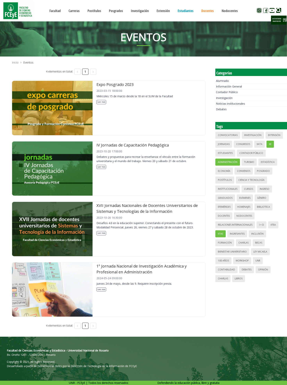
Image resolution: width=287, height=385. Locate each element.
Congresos (243, 144)
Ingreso (264, 189)
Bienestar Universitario (232, 251)
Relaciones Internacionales (235, 224)
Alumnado (222, 81)
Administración (227, 162)
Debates (221, 109)
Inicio (15, 62)
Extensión (274, 135)
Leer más (101, 102)
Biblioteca (263, 206)
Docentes (224, 215)
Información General (229, 86)
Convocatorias (228, 135)
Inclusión (257, 233)
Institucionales (227, 189)
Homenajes (243, 206)
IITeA (273, 224)
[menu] (143, 10)
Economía (224, 171)
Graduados (225, 198)
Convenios (243, 171)
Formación (225, 242)
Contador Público (227, 92)
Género (261, 198)
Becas (258, 242)
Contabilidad (226, 269)
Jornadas (224, 144)
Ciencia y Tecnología (251, 180)
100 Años (223, 260)
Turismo (249, 162)
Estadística (268, 162)
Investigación (224, 98)
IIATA (259, 144)
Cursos (248, 189)
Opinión (263, 269)
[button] (279, 20)
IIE (270, 144)
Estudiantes (225, 153)
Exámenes (244, 198)
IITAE (220, 233)
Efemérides (224, 206)
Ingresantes (237, 233)
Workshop (242, 260)
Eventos (28, 62)
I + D (261, 224)
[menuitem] (55, 10)
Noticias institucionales (230, 103)
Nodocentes (244, 215)
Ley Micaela (260, 251)
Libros (238, 278)
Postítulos (225, 180)
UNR (257, 260)
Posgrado (263, 171)
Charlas (243, 242)
